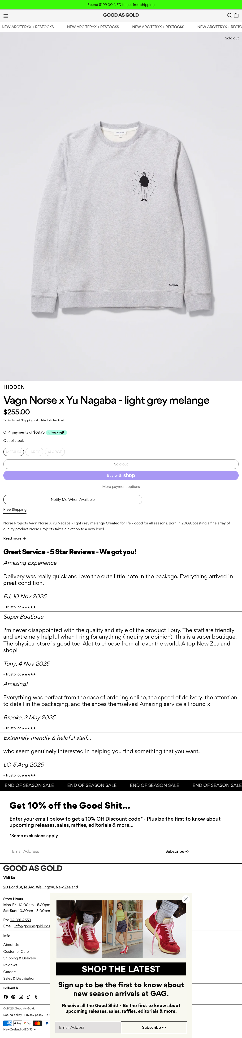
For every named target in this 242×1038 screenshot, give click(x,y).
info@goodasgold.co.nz (33, 926)
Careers (9, 972)
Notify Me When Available (73, 499)
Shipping (27, 420)
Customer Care (16, 951)
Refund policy (12, 1015)
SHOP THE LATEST (121, 969)
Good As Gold (24, 1008)
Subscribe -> (177, 851)
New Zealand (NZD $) (18, 1029)
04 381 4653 (20, 920)
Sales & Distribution (19, 978)
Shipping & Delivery (19, 958)
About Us (11, 944)
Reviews (10, 965)
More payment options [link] (121, 486)
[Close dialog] (186, 899)
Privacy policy (33, 1015)
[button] (229, 15)
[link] (121, 929)
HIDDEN (14, 387)
